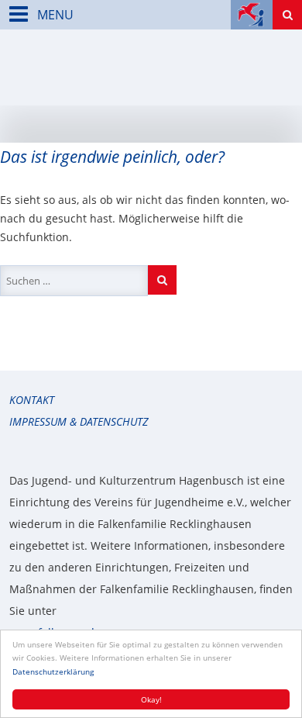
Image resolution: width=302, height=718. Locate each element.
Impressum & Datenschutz (78, 421)
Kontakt (31, 399)
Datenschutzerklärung (53, 671)
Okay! (151, 699)
